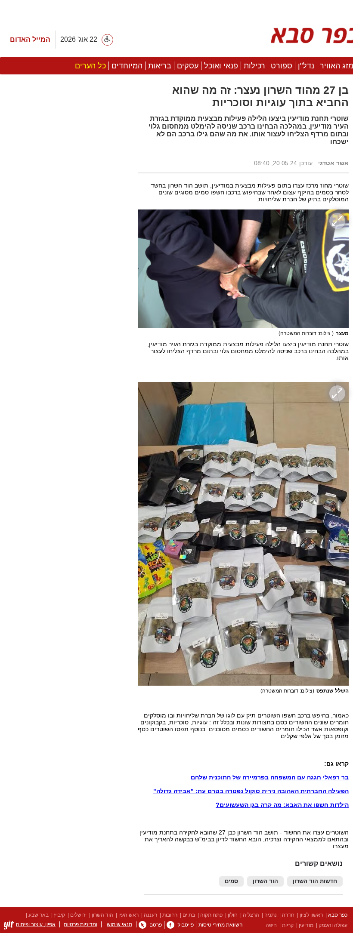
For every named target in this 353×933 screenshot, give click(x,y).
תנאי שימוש (119, 924)
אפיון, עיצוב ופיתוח (36, 924)
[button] (64, 484)
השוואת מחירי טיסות (220, 925)
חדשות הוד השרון (315, 881)
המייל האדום (30, 39)
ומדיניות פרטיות (80, 924)
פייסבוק (185, 925)
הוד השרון (265, 881)
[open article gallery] (243, 268)
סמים (231, 881)
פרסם (155, 925)
